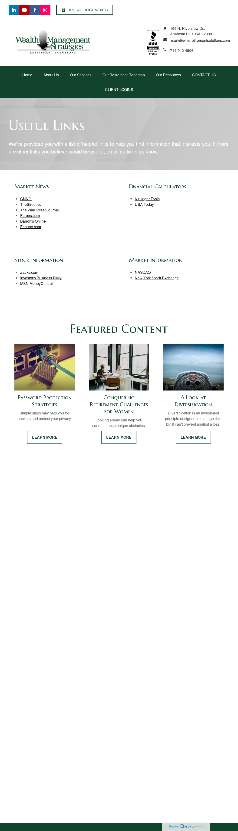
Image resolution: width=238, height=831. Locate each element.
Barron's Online (33, 221)
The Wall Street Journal (39, 210)
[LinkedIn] (14, 10)
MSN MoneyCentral (36, 283)
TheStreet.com (32, 204)
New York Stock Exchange (157, 277)
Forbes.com (30, 215)
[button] (27, 74)
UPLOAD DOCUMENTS (87, 10)
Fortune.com (30, 226)
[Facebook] (35, 10)
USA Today (144, 204)
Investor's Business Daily (41, 277)
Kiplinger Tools (147, 198)
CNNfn (26, 198)
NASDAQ (143, 272)
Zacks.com (29, 272)
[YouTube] (24, 10)
